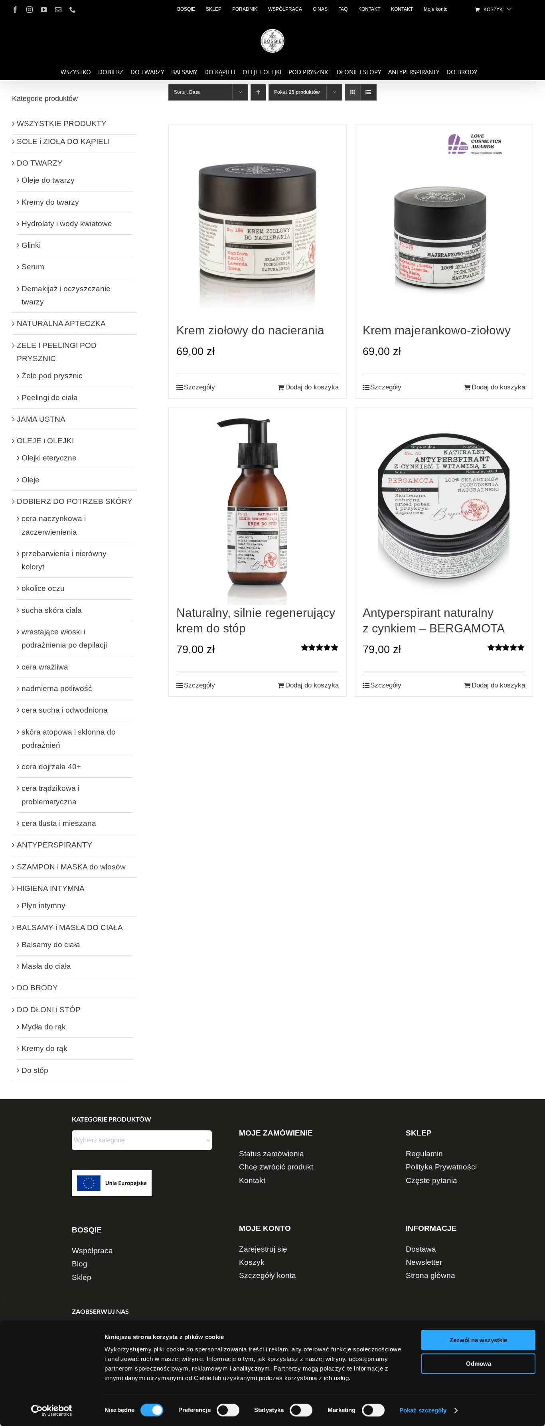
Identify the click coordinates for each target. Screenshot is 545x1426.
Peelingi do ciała (50, 397)
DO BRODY (37, 988)
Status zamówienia (271, 1153)
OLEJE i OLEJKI (45, 440)
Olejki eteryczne (49, 458)
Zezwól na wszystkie (478, 1340)
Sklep (81, 1277)
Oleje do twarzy (48, 180)
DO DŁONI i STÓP (49, 1009)
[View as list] (368, 92)
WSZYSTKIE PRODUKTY (62, 123)
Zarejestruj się (263, 1249)
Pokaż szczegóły (423, 1410)
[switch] (228, 1410)
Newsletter (424, 1262)
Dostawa (421, 1249)
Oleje (30, 480)
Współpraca (92, 1250)
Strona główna (430, 1275)
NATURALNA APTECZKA (61, 323)
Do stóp (35, 1070)
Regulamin (424, 1153)
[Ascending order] (258, 92)
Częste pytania (431, 1180)
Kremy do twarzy (50, 202)
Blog (79, 1264)
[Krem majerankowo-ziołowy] (444, 223)
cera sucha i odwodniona (65, 710)
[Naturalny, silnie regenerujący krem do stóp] (257, 506)
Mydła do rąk (44, 1027)
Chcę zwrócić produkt (276, 1167)
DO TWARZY (40, 163)
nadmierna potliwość (57, 688)
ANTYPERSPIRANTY (54, 845)
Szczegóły (199, 387)
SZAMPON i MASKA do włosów (71, 867)
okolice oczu (43, 588)
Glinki (31, 245)
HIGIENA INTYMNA (51, 888)
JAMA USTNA (41, 419)
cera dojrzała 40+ (51, 766)
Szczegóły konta (267, 1275)
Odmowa (478, 1363)
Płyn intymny (43, 905)
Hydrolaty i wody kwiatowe (67, 223)
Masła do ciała (46, 966)
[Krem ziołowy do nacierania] (257, 223)
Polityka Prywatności (441, 1167)
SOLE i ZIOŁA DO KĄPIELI (63, 141)
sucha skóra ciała (52, 610)
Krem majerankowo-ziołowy (437, 330)
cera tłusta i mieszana (59, 823)
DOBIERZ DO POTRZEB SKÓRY (74, 501)
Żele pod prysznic (52, 375)
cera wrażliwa (45, 667)
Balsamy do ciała (51, 944)
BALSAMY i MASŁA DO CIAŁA (70, 927)
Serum (33, 267)
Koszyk (252, 1262)
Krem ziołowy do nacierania (250, 330)
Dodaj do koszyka (312, 387)
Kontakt (252, 1180)
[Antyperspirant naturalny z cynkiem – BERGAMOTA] (444, 506)
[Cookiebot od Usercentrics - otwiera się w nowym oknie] (52, 1410)
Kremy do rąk (44, 1048)
